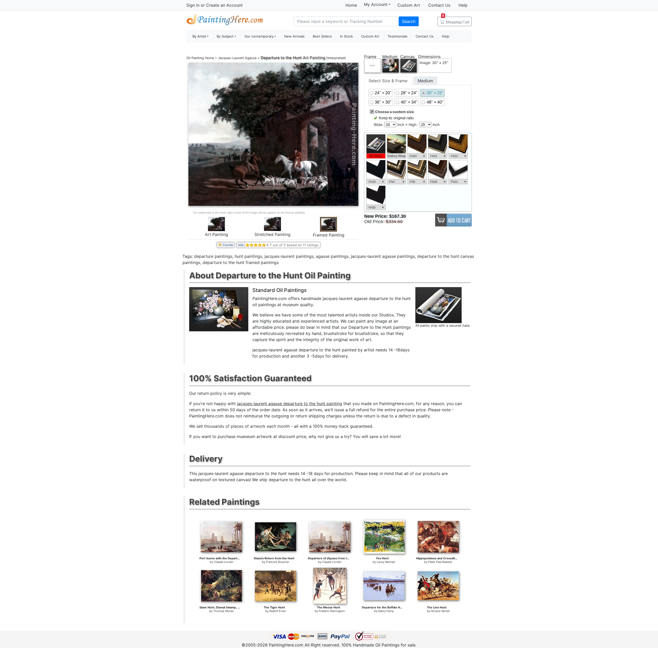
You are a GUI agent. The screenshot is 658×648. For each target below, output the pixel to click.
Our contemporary (259, 36)
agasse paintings (332, 256)
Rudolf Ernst (277, 611)
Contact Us (439, 5)
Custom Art (408, 5)
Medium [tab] (425, 80)
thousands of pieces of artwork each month (247, 426)
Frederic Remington (332, 611)
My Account (375, 4)
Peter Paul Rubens (440, 562)
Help (463, 5)
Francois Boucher (277, 562)
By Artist (199, 36)
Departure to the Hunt (281, 57)
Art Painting (216, 234)
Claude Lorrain (223, 562)
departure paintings (213, 256)
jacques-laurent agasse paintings (383, 256)
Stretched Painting (272, 234)
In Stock (346, 36)
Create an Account (224, 5)
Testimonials (397, 36)
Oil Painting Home (200, 58)
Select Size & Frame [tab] (388, 80)
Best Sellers (322, 36)
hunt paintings (248, 256)
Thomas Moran (223, 611)
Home (351, 5)
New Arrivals (294, 36)
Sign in (192, 5)
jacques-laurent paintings (289, 256)
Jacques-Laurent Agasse (237, 58)
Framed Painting (328, 235)
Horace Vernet (440, 611)
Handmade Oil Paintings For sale (224, 20)
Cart (455, 20)
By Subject (225, 36)
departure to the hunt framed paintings (241, 262)
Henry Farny (386, 611)
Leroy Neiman (386, 562)
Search (408, 21)
